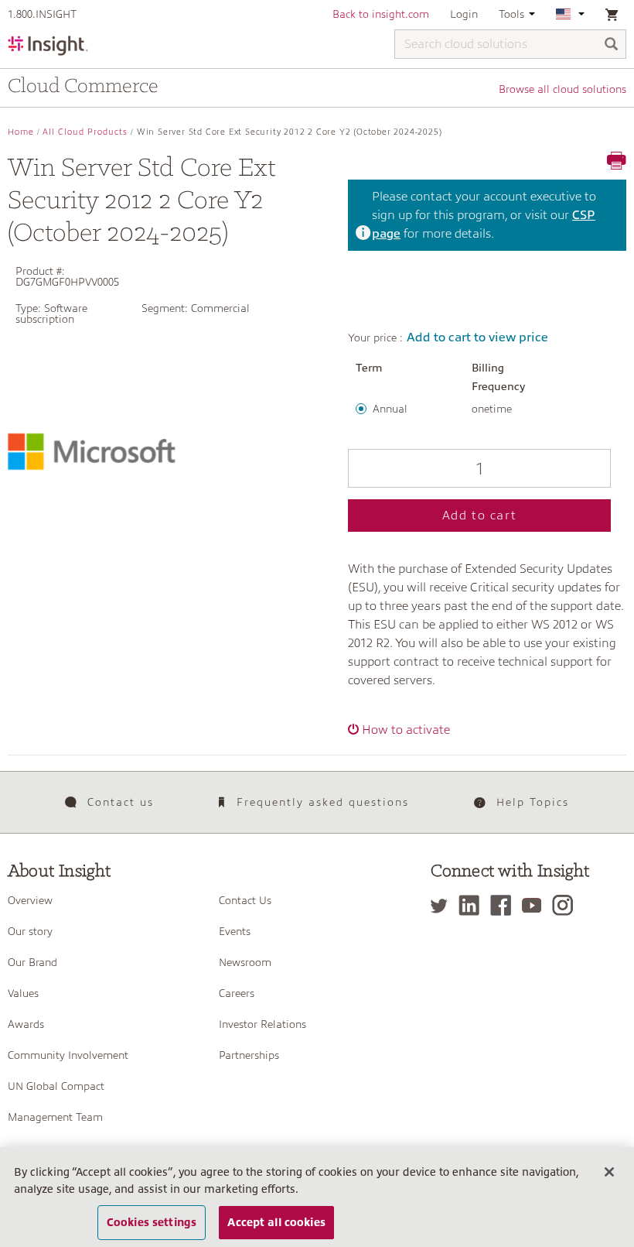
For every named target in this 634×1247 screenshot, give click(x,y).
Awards (26, 1024)
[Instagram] (566, 905)
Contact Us (245, 900)
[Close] (609, 1172)
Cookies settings (151, 1222)
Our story (30, 931)
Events (235, 931)
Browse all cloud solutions (562, 89)
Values (23, 993)
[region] (317, 1197)
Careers (236, 993)
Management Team (55, 1117)
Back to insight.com (380, 14)
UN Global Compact (56, 1086)
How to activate (406, 730)
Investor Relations (262, 1024)
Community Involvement (68, 1055)
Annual (390, 408)
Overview (30, 900)
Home (21, 132)
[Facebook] (504, 905)
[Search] (612, 45)
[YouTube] (535, 905)
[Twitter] (443, 905)
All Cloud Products (85, 132)
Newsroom (245, 962)
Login (464, 14)
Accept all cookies (276, 1222)
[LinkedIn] (472, 905)
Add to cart (479, 515)
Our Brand (32, 962)
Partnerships (249, 1055)
